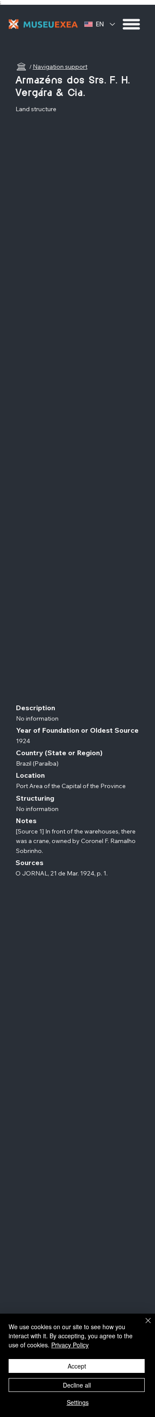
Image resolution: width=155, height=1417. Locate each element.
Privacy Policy (70, 1344)
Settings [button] (78, 1402)
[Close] (143, 1325)
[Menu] (132, 24)
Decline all (77, 1385)
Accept (77, 1366)
